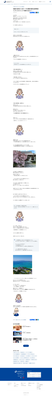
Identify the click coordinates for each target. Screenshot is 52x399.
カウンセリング (25, 1)
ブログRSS (38, 383)
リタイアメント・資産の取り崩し (24, 357)
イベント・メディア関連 (29, 352)
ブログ (30, 1)
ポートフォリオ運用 (16, 357)
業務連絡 (27, 361)
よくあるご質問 (38, 386)
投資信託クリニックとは (42, 1)
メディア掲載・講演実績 (23, 385)
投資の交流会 (29, 385)
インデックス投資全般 (21, 6)
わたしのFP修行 (32, 357)
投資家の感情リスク (16, 361)
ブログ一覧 (26, 345)
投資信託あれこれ (34, 359)
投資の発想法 (28, 359)
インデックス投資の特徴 (40, 384)
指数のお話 (22, 361)
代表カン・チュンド (34, 1)
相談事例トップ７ (9, 384)
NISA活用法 (22, 352)
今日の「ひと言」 (22, 359)
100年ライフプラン (16, 6)
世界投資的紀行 (16, 359)
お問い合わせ (38, 387)
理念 (28, 384)
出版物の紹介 (22, 384)
